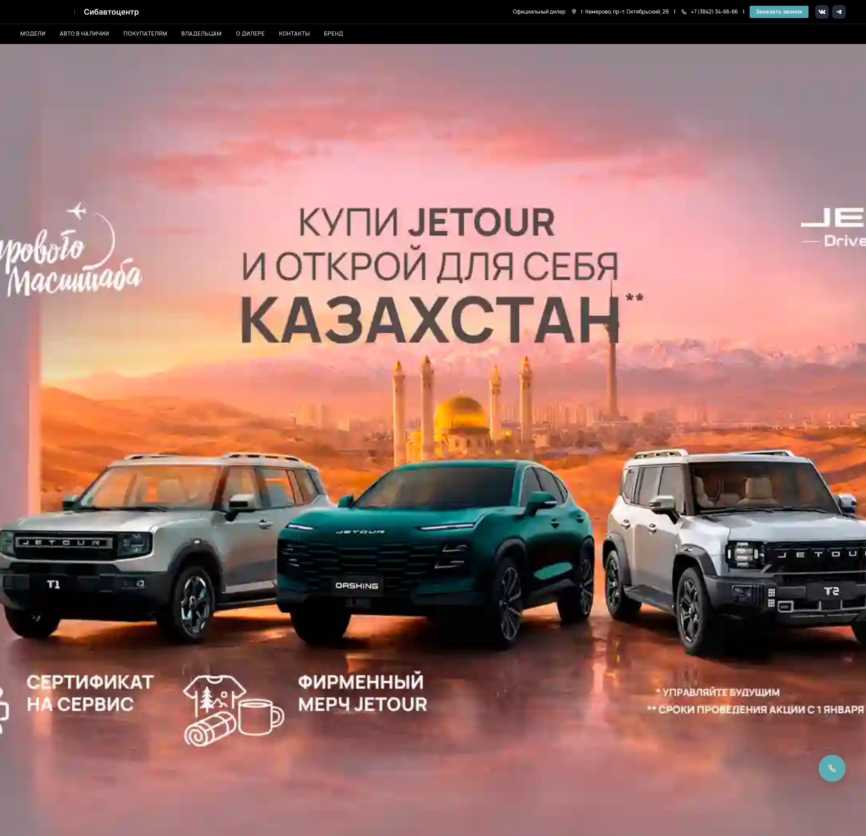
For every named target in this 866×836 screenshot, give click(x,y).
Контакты (294, 33)
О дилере (250, 33)
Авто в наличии (84, 33)
